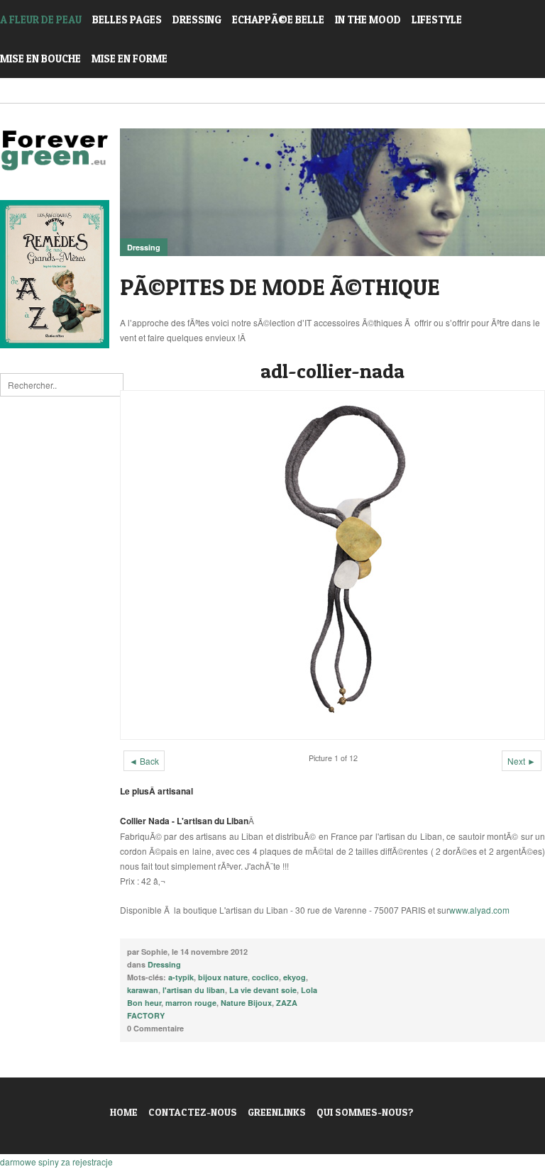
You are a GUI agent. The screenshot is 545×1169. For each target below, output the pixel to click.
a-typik (181, 977)
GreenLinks (277, 1112)
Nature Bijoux (246, 1002)
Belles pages (127, 19)
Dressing (196, 19)
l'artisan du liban (194, 990)
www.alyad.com (479, 910)
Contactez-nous (192, 1112)
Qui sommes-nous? (365, 1112)
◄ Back (144, 761)
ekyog (294, 977)
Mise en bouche (40, 58)
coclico (265, 977)
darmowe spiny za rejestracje (56, 1162)
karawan (142, 990)
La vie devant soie (263, 990)
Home (124, 1112)
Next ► (521, 761)
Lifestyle (437, 19)
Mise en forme (129, 58)
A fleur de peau (41, 19)
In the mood (368, 19)
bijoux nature (223, 977)
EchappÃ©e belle (278, 19)
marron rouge (190, 1002)
